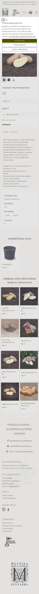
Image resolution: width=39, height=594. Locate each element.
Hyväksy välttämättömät (19, 49)
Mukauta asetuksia (19, 45)
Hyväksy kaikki (19, 41)
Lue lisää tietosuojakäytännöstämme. (22, 37)
